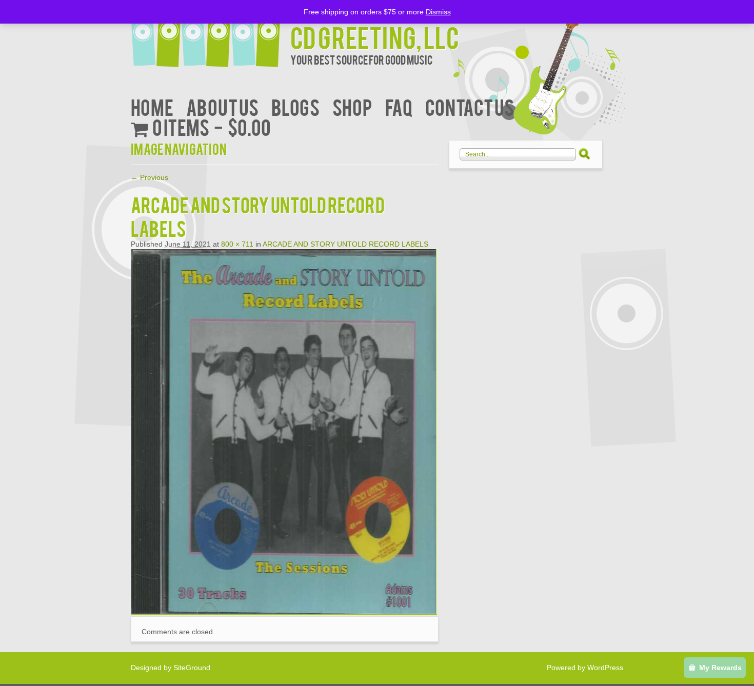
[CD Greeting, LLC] (210, 34)
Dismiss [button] (438, 12)
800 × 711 (237, 244)
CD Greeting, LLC (374, 37)
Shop (352, 106)
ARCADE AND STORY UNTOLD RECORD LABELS (345, 244)
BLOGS (295, 106)
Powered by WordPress (585, 667)
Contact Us (469, 106)
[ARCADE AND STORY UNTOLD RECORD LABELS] (283, 612)
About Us (222, 106)
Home (152, 106)
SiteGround (191, 667)
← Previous (149, 177)
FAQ (398, 106)
